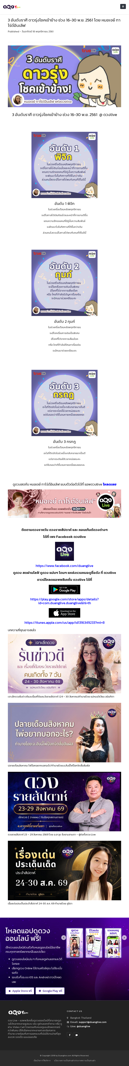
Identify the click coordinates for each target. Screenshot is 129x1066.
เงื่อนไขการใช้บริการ (42, 1060)
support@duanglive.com (93, 1022)
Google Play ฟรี (52, 991)
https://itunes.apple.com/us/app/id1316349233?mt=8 (65, 622)
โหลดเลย (109, 484)
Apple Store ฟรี (22, 991)
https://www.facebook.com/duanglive (64, 565)
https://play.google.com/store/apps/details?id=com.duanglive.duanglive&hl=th (64, 601)
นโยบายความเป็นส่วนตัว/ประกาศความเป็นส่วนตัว (74, 1060)
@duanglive (83, 1026)
